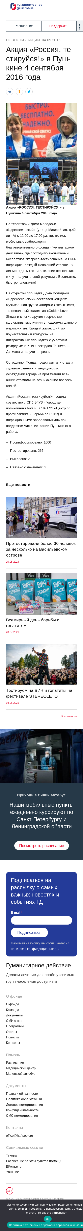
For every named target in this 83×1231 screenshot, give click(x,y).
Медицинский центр (21, 1068)
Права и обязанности (22, 1093)
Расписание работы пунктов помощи (33, 1161)
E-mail (15, 912)
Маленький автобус (20, 1073)
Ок (48, 1219)
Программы (15, 1026)
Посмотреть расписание (41, 845)
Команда (12, 1010)
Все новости (69, 716)
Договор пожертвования (24, 1104)
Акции (33, 40)
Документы (14, 1015)
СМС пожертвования (22, 1115)
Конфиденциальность (22, 1110)
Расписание (24, 26)
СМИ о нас (14, 1020)
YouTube (12, 1172)
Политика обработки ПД (24, 1099)
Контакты (13, 1042)
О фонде (12, 1004)
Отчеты (11, 1032)
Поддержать (58, 26)
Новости (15, 40)
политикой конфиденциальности (35, 949)
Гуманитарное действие (38, 965)
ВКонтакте (14, 1166)
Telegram (12, 1155)
